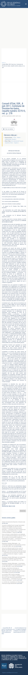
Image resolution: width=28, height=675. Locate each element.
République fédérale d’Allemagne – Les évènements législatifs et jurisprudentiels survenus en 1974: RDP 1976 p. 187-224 (13, 545)
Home (3, 62)
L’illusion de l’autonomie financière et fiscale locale (13, 521)
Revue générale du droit (9, 116)
